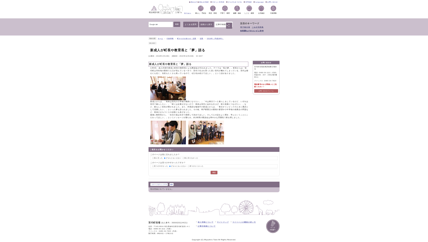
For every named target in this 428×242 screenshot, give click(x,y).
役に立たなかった (191, 158)
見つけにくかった (197, 166)
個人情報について (205, 222)
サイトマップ (223, 222)
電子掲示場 (245, 27)
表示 (229, 25)
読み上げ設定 (204, 2)
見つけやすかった (161, 166)
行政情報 (170, 38)
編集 (171, 184)
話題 (201, 38)
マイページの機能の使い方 (244, 222)
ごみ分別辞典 (258, 27)
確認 (214, 172)
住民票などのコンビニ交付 (252, 31)
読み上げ (194, 2)
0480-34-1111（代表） (163, 229)
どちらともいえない (173, 158)
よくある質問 (191, 24)
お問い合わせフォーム (266, 91)
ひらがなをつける (235, 2)
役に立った (158, 158)
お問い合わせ (272, 2)
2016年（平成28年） (215, 38)
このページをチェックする (159, 184)
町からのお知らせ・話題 (186, 38)
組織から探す (206, 24)
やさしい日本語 (218, 2)
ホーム (160, 38)
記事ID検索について (207, 226)
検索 (177, 24)
